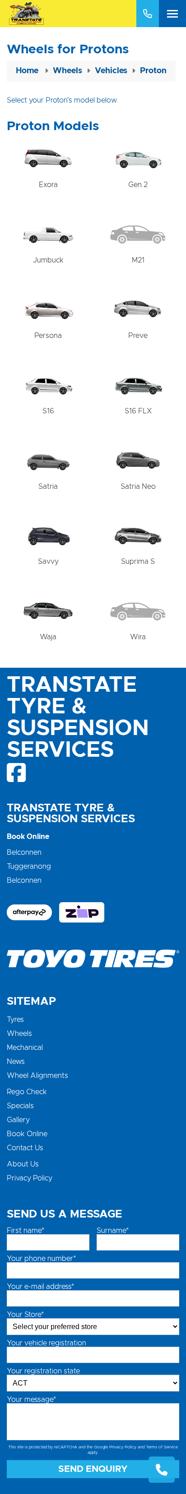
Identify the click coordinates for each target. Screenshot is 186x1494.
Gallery (18, 1120)
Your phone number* (41, 1258)
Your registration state (43, 1371)
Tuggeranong (29, 866)
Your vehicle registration (46, 1343)
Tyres (15, 1019)
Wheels (19, 1033)
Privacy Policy (29, 1178)
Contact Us (25, 1148)
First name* (25, 1230)
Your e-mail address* (40, 1286)
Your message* (31, 1399)
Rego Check (27, 1092)
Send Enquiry (93, 1469)
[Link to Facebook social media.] (17, 772)
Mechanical (25, 1047)
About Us (23, 1164)
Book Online (27, 1134)
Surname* (113, 1230)
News (16, 1061)
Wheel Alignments (37, 1075)
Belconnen (24, 852)
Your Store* (25, 1314)
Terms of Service (162, 1447)
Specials (20, 1106)
